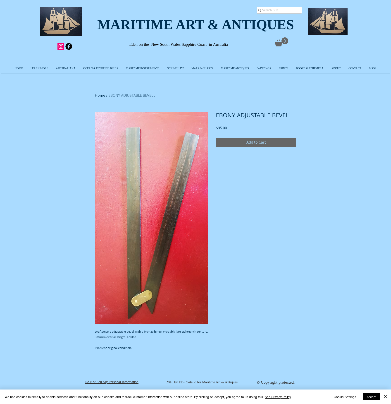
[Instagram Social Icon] (60, 46)
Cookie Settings (345, 396)
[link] (281, 41)
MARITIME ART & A (164, 24)
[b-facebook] (68, 46)
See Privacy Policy (278, 396)
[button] (39, 68)
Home (100, 95)
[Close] (385, 396)
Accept (371, 396)
